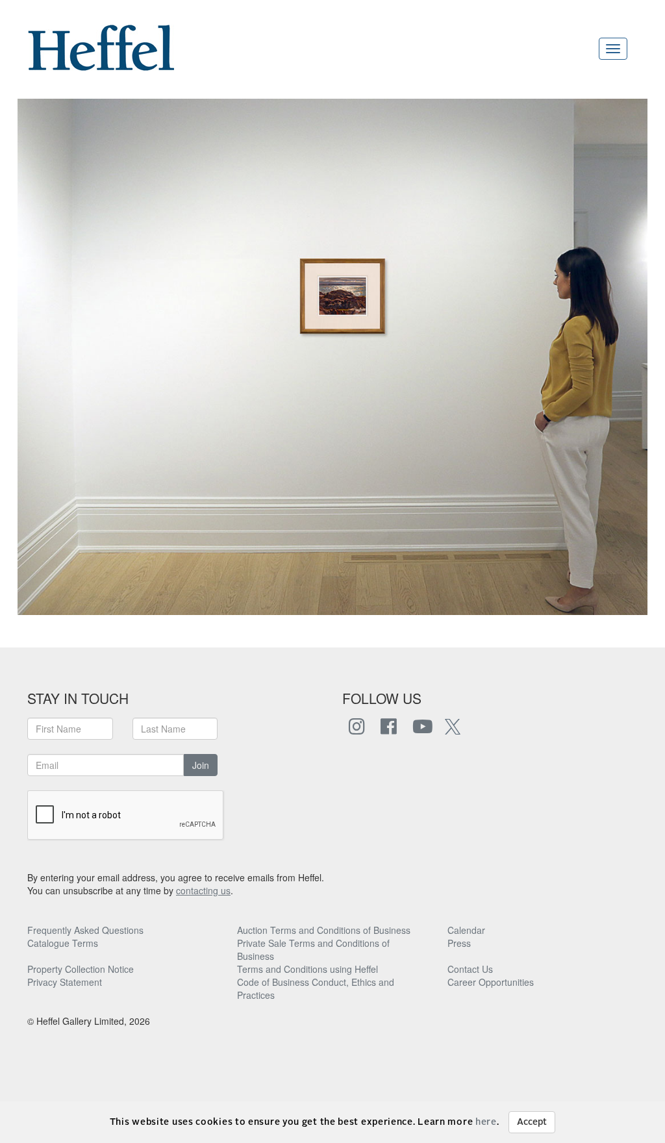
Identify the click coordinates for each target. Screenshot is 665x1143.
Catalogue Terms (62, 942)
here (486, 1122)
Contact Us (470, 968)
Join (200, 765)
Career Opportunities (490, 981)
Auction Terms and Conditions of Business (323, 929)
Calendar (466, 929)
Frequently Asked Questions (85, 929)
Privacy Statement (64, 981)
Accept (532, 1122)
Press (459, 942)
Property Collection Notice (80, 968)
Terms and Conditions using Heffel (307, 968)
